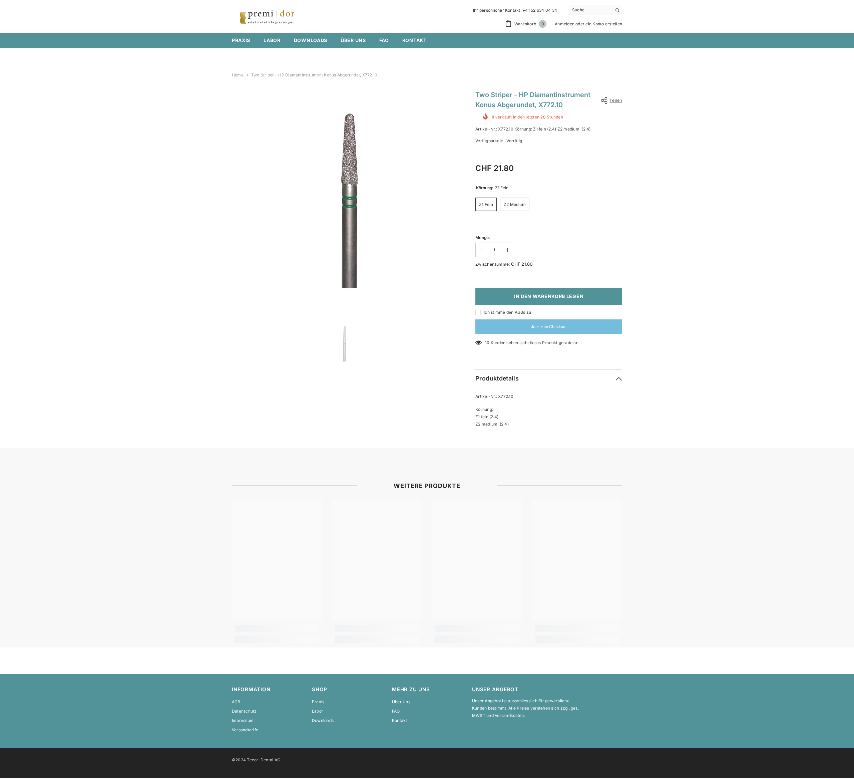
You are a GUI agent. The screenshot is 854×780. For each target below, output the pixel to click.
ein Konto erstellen (603, 23)
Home (238, 74)
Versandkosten (509, 715)
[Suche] (595, 10)
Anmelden (564, 23)
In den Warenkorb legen (548, 296)
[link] (277, 628)
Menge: (482, 237)
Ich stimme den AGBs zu (507, 312)
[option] (344, 197)
